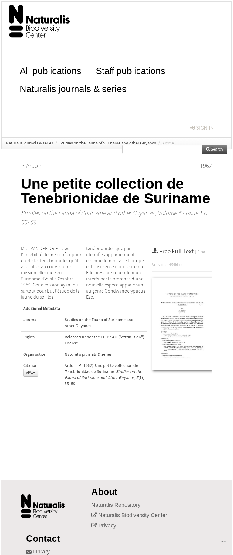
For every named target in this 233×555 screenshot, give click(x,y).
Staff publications (130, 70)
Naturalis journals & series (73, 88)
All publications (50, 70)
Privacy (106, 526)
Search (216, 149)
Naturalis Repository (115, 505)
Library (41, 552)
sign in (204, 128)
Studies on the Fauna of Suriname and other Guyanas (107, 143)
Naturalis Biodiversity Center (132, 515)
